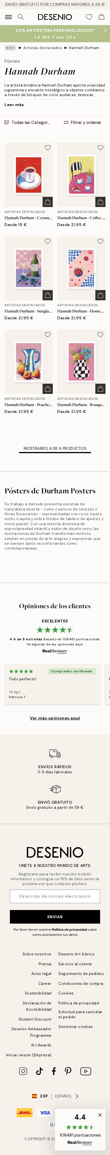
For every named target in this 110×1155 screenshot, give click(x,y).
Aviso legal (41, 973)
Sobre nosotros (37, 954)
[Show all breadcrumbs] (10, 48)
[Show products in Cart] (101, 17)
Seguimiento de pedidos (81, 973)
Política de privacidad (69, 929)
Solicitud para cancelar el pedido (80, 1014)
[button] (80, 1129)
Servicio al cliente (75, 964)
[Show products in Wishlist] (89, 17)
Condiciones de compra (81, 983)
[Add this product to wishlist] (48, 148)
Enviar (55, 916)
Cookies (66, 993)
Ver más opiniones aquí (55, 718)
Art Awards (41, 1045)
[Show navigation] (8, 17)
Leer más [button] (14, 104)
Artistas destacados (42, 47)
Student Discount (35, 1019)
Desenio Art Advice (76, 954)
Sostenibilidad (38, 993)
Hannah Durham (84, 47)
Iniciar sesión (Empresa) (29, 1055)
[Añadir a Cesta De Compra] (48, 202)
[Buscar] (21, 17)
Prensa (45, 964)
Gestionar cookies (75, 1026)
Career (45, 983)
